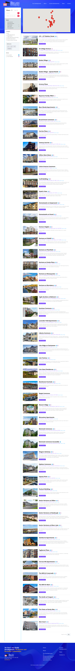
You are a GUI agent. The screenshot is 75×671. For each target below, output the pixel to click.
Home (44, 647)
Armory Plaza (43, 84)
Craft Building (43, 179)
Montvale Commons (45, 429)
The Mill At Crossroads (46, 573)
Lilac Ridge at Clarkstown (47, 345)
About (45, 3)
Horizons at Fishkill (45, 238)
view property (42, 43)
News (63, 3)
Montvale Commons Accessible (49, 442)
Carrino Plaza (43, 131)
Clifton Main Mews (45, 155)
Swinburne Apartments (46, 538)
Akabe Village (43, 60)
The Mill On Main (44, 585)
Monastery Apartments (46, 417)
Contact (69, 3)
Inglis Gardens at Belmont (47, 297)
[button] (54, 23)
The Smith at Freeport (46, 597)
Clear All (16, 10)
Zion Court (42, 622)
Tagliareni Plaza (44, 550)
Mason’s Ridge (43, 405)
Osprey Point (43, 476)
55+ (43, 654)
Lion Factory (43, 358)
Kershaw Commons (45, 308)
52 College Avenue (45, 49)
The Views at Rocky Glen (47, 609)
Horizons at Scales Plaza (47, 262)
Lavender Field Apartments (48, 321)
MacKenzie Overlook (45, 382)
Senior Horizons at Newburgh (48, 513)
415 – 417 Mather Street (46, 36)
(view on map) (55, 37)
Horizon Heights (44, 227)
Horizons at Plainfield (46, 250)
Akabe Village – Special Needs (48, 72)
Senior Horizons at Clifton (47, 500)
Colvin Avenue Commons (47, 166)
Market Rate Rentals (46, 658)
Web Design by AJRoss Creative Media (37, 665)
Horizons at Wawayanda (47, 274)
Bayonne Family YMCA (46, 96)
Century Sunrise (44, 142)
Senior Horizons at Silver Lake (48, 525)
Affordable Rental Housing (48, 657)
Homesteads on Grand (46, 214)
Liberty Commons (45, 333)
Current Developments (54, 3)
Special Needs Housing (47, 660)
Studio (9, 48)
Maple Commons (44, 393)
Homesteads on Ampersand (48, 203)
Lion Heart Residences (46, 369)
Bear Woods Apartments (47, 107)
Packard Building (44, 489)
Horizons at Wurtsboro (46, 285)
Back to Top (64, 634)
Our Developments (36, 3)
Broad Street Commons (46, 120)
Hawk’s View (43, 191)
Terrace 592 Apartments (47, 562)
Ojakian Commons (45, 464)
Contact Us (62, 655)
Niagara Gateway (44, 452)
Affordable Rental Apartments (48, 656)
